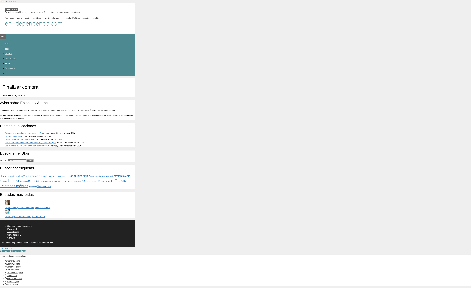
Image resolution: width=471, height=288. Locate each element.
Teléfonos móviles (14, 186)
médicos (52, 181)
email (109, 176)
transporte (33, 187)
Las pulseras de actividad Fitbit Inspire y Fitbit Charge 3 (30, 143)
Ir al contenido (6, 248)
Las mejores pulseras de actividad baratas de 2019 (28, 146)
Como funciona (14, 235)
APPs (7, 63)
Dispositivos (10, 58)
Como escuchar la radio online (19, 139)
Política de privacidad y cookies (86, 18)
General (8, 54)
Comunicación (79, 176)
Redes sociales (106, 181)
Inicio (7, 44)
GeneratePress (46, 243)
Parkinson (78, 181)
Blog (7, 49)
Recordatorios (91, 181)
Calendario (52, 176)
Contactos (93, 176)
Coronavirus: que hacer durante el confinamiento (27, 133)
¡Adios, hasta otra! (13, 136)
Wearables (44, 186)
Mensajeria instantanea (38, 181)
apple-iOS (21, 176)
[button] (13, 251)
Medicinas (24, 181)
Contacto (11, 238)
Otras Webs (10, 68)
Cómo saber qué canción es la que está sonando (27, 207)
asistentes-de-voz (36, 176)
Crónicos (103, 176)
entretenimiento (121, 176)
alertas (3, 176)
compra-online (63, 176)
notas (73, 181)
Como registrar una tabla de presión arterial (25, 216)
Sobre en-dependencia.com (19, 226)
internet (13, 181)
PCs (84, 181)
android (11, 176)
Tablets (120, 181)
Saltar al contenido (8, 1)
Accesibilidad (13, 232)
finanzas (3, 181)
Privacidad (12, 229)
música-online (63, 181)
